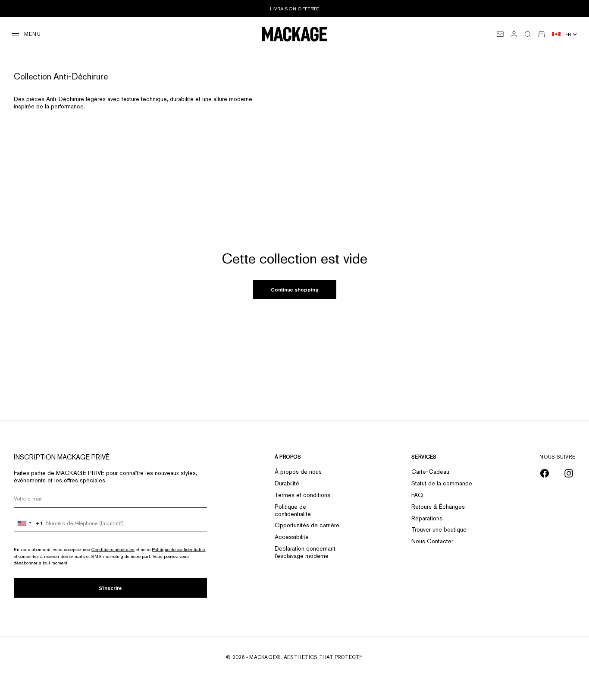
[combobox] (28, 523)
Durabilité (287, 483)
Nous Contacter (432, 541)
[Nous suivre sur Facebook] (544, 473)
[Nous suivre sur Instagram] (569, 473)
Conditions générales (113, 549)
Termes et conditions (302, 495)
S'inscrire (110, 588)
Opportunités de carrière (307, 525)
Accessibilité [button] (292, 537)
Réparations (426, 518)
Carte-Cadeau (430, 471)
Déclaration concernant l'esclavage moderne (305, 552)
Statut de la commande (441, 483)
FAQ (417, 495)
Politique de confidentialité (178, 549)
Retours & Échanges (438, 506)
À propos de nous (298, 471)
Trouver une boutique (439, 529)
